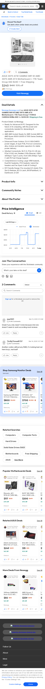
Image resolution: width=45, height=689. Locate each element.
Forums (12, 17)
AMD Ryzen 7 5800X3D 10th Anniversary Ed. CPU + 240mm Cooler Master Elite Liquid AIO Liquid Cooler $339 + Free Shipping (30, 593)
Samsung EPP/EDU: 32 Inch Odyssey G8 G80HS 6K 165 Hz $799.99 (11, 396)
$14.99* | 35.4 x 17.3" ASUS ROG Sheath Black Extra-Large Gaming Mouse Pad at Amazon (28, 544)
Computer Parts (29, 435)
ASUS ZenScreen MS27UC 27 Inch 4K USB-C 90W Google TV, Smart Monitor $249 (11, 544)
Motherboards (12, 454)
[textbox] (19, 270)
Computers (11, 435)
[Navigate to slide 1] (19, 64)
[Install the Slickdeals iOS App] (22, 638)
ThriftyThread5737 (14, 341)
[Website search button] (37, 6)
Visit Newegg (22, 93)
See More (18, 460)
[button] (9, 72)
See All (39, 372)
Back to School (13, 12)
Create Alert (15, 29)
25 (25, 559)
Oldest (27, 285)
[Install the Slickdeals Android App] (22, 632)
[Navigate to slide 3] (22, 64)
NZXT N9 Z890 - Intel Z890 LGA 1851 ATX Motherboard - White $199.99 (28, 494)
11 (25, 609)
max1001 (10, 319)
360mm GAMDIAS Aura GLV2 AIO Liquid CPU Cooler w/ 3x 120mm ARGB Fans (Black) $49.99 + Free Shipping (11, 593)
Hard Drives (11, 441)
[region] (22, 678)
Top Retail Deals (26, 12)
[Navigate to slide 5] (26, 64)
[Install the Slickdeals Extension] (22, 625)
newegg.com (14, 110)
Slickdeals (4, 17)
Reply (15, 333)
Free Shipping (31, 454)
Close (30, 684)
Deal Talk (20, 17)
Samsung (7, 407)
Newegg (5, 110)
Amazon (6, 505)
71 (25, 411)
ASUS (8, 460)
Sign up (8, 299)
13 (7, 411)
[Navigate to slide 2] (21, 64)
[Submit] (5, 291)
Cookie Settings (15, 684)
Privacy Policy (7, 677)
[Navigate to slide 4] (24, 64)
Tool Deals (39, 12)
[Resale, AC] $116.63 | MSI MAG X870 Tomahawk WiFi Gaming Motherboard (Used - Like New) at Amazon (11, 494)
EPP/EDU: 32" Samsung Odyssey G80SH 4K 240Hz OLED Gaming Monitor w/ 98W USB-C (29, 396)
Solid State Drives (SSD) (14, 447)
